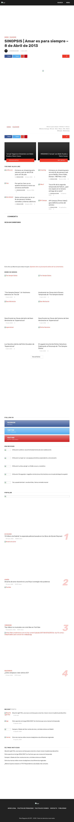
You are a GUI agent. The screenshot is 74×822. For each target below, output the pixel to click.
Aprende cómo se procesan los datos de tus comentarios (46, 267)
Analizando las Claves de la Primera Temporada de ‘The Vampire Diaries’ (51, 294)
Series (7, 37)
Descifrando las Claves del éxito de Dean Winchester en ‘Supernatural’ (19, 319)
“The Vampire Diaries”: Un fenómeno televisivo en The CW (17, 294)
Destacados (8, 670)
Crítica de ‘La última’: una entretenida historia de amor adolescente (31, 450)
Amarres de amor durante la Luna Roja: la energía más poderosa (27, 582)
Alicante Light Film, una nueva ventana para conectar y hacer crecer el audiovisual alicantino (39, 713)
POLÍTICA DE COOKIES (42, 808)
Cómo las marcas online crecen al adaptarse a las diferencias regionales (33, 737)
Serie (68, 128)
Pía (64, 128)
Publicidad (62, 808)
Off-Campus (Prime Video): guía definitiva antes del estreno (58, 203)
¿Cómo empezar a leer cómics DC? (17, 673)
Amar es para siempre (53, 126)
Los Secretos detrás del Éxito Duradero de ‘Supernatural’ (19, 345)
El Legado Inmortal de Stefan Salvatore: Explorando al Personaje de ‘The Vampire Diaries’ (52, 346)
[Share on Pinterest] (25, 56)
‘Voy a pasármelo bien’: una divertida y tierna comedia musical (30, 482)
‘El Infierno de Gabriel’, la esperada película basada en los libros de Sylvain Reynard (33, 536)
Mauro (60, 128)
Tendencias (8, 625)
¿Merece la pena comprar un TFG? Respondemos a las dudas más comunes (26, 764)
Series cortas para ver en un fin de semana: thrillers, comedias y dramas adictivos (25, 199)
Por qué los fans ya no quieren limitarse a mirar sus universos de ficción (25, 186)
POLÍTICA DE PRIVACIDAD (25, 808)
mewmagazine (14, 51)
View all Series (36, 357)
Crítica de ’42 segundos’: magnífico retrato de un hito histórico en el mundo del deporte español (40, 474)
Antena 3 (62, 126)
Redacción (20, 177)
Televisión (12, 37)
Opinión (7, 579)
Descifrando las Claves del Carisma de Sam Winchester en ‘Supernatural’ (53, 319)
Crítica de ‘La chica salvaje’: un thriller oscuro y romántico (28, 466)
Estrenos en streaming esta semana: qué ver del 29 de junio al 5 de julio (25, 172)
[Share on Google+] (22, 56)
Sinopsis (60, 130)
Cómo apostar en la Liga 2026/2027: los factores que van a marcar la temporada (36, 721)
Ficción (52, 128)
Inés (57, 128)
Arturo (67, 126)
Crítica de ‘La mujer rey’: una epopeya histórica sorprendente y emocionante (34, 458)
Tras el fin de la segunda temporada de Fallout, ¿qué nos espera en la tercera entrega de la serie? (58, 188)
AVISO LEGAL (12, 808)
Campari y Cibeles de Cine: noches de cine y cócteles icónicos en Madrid (32, 729)
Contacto (53, 808)
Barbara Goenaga (44, 128)
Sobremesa (66, 130)
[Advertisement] (37, 22)
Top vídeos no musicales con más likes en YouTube (22, 627)
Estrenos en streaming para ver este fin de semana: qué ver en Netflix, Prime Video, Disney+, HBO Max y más (58, 173)
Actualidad (8, 534)
